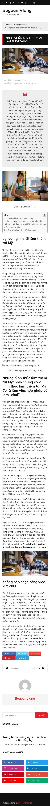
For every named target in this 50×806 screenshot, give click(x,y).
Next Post (36, 668)
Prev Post (14, 668)
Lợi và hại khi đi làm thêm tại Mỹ (19, 218)
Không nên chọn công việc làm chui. (21, 230)
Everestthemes (25, 803)
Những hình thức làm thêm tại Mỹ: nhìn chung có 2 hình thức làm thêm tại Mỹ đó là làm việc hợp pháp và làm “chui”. (25, 224)
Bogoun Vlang (17, 10)
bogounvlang (17, 83)
